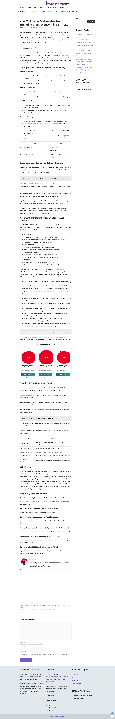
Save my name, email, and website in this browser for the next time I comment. (44, 654)
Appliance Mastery (59, 716)
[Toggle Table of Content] (35, 48)
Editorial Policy (76, 683)
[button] (94, 8)
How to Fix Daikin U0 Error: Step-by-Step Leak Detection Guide (85, 53)
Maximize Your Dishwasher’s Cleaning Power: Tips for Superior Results (39, 609)
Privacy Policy (76, 674)
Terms (73, 677)
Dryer (55, 8)
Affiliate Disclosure (77, 687)
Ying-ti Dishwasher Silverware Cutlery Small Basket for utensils (63, 367)
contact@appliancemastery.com (55, 676)
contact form (50, 681)
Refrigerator (32, 8)
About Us (64, 8)
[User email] (20, 569)
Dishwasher (45, 8)
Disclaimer (75, 680)
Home (22, 8)
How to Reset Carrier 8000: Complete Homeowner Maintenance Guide (84, 37)
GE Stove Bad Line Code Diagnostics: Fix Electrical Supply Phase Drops (84, 61)
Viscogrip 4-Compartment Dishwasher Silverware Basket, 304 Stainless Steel (45, 367)
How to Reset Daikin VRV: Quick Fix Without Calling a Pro (84, 45)
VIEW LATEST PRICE (28, 374)
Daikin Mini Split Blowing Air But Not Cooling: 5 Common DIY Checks (85, 69)
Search (78, 18)
